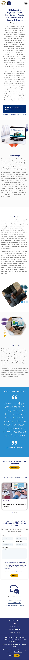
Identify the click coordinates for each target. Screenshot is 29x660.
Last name (18, 535)
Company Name (19, 541)
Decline (11, 655)
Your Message (5, 547)
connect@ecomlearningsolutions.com (14, 605)
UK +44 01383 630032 (14, 600)
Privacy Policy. (18, 652)
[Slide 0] (13, 512)
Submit (14, 575)
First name (4, 535)
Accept (17, 655)
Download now (15, 467)
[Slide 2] (16, 512)
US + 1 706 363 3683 (14, 603)
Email (3, 541)
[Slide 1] (14, 512)
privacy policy (16, 571)
